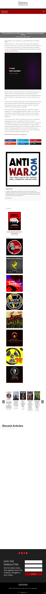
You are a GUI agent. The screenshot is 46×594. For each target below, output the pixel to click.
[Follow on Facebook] (24, 553)
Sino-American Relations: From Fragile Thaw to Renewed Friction (23, 462)
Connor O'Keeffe (21, 501)
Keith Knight (15, 234)
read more (23, 467)
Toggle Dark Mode (23, 584)
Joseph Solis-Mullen (21, 465)
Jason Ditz (20, 36)
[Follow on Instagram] (22, 553)
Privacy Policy (34, 588)
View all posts (9, 198)
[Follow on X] (19, 553)
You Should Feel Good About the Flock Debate (23, 499)
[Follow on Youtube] (27, 553)
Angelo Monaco (21, 538)
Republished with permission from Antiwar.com (16, 134)
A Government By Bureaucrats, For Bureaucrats (23, 536)
